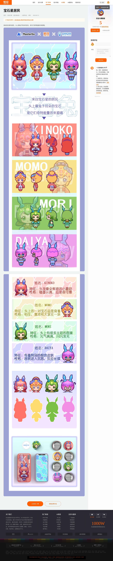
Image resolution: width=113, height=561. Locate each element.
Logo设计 (68, 552)
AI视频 (58, 526)
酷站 (75, 551)
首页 (5, 15)
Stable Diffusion (19, 551)
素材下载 (89, 551)
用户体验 (58, 551)
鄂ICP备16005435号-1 (61, 558)
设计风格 (68, 553)
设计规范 (80, 551)
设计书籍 (39, 552)
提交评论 (101, 60)
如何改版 (23, 552)
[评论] (103, 52)
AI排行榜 (58, 522)
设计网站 (93, 552)
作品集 (72, 551)
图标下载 (23, 553)
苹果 (77, 551)
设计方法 (72, 553)
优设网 (83, 552)
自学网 (11, 553)
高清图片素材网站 (84, 551)
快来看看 (98, 93)
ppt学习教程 (57, 552)
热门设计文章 (27, 551)
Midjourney (15, 551)
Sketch (33, 552)
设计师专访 (17, 552)
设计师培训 (53, 552)
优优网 (86, 552)
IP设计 (35, 551)
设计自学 (79, 552)
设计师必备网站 (44, 552)
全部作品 (24, 15)
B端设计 (44, 551)
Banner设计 (46, 553)
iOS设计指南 (61, 552)
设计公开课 (48, 552)
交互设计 (104, 552)
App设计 (50, 553)
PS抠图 (93, 551)
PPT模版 (96, 551)
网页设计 (31, 551)
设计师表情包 (58, 553)
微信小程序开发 (8, 552)
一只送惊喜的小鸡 (100, 67)
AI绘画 (24, 551)
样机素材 (30, 552)
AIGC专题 (45, 517)
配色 (20, 552)
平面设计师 (7, 553)
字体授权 (72, 529)
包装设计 (54, 551)
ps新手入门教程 (18, 553)
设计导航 (45, 522)
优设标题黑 (69, 551)
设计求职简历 (27, 553)
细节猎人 (45, 529)
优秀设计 (101, 552)
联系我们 (72, 520)
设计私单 (72, 552)
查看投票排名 (53, 504)
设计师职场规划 (32, 553)
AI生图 (58, 529)
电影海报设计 (42, 553)
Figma (47, 551)
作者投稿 (72, 522)
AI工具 (58, 517)
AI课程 (58, 524)
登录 (100, 7)
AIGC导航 (11, 551)
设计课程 (45, 524)
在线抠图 (14, 553)
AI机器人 (58, 520)
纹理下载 (99, 551)
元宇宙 (37, 551)
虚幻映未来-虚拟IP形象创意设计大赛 (23, 20)
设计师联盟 (89, 552)
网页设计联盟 (97, 552)
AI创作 (62, 553)
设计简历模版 (37, 553)
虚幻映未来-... (17, 15)
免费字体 (65, 551)
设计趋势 (53, 553)
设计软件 (26, 552)
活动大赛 (9, 15)
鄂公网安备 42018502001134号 (69, 558)
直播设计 (40, 551)
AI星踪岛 (45, 520)
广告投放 (72, 517)
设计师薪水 (76, 552)
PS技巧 (65, 552)
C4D (49, 551)
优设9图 (45, 526)
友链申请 (72, 524)
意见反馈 (72, 526)
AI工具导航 (65, 553)
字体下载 (102, 551)
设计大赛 (61, 551)
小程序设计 (13, 552)
